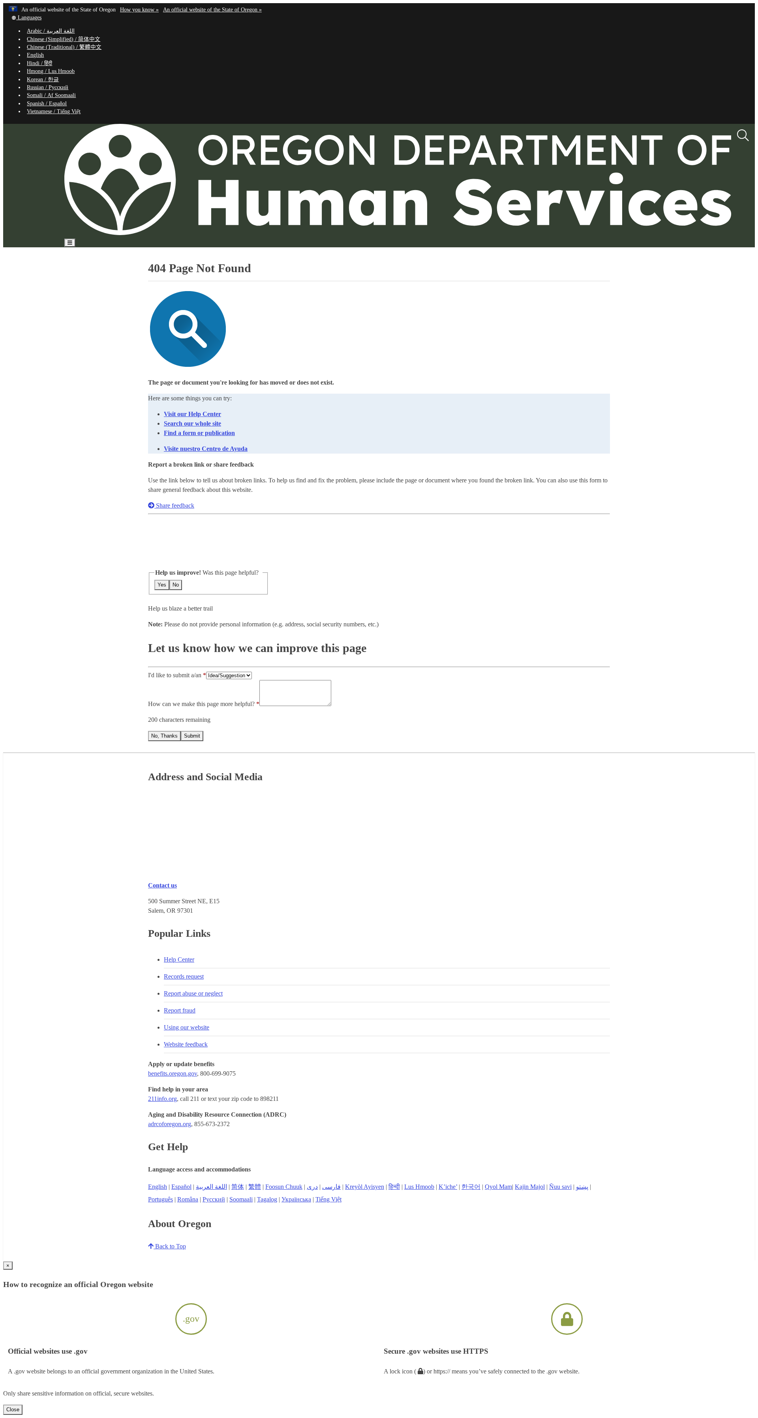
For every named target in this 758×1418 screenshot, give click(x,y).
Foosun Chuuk (283, 1186)
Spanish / (47, 103)
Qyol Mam (498, 1186)
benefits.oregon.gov (172, 1073)
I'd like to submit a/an (175, 675)
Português (160, 1199)
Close (12, 1409)
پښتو (582, 1186)
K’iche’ (448, 1186)
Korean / (43, 79)
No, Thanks (164, 736)
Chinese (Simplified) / (63, 39)
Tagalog (267, 1199)
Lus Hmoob (419, 1186)
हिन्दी (394, 1186)
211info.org (162, 1098)
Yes (162, 585)
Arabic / (51, 31)
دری (312, 1186)
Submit (192, 736)
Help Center (179, 959)
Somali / (51, 95)
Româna (187, 1199)
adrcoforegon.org (169, 1124)
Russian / (47, 87)
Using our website (186, 1027)
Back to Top (170, 1246)
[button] (26, 18)
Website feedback (186, 1044)
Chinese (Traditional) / (64, 47)
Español (181, 1186)
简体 (237, 1186)
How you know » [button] (139, 10)
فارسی (331, 1186)
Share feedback (174, 505)
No (176, 585)
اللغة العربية (211, 1186)
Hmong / (51, 71)
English (35, 55)
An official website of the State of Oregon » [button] (212, 10)
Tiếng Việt (328, 1199)
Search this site (107, 265)
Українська (296, 1199)
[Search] (743, 136)
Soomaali (241, 1199)
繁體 (254, 1186)
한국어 (471, 1186)
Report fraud (179, 1010)
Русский (214, 1199)
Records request (184, 976)
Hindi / (39, 63)
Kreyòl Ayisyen (364, 1186)
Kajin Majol (530, 1186)
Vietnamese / (54, 111)
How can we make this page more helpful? (201, 704)
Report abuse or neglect (193, 993)
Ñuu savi (560, 1186)
